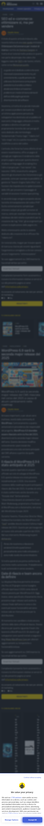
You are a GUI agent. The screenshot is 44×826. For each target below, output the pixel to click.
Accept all (32, 820)
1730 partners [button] (16, 797)
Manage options (11, 820)
